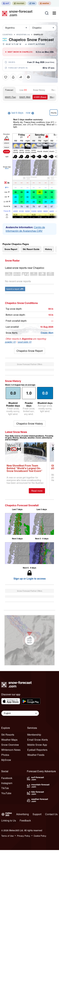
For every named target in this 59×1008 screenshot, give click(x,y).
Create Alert (47, 332)
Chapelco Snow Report (30, 351)
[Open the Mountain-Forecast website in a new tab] (19, 3)
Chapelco (38, 34)
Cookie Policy (40, 835)
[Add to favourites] (6, 77)
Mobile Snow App (37, 744)
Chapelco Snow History (29, 423)
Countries (8, 34)
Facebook (6, 778)
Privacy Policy (23, 835)
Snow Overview (10, 744)
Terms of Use (7, 835)
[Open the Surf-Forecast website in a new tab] (6, 3)
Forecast (9, 89)
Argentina (23, 34)
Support (37, 814)
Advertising (22, 814)
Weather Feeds (35, 755)
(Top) (10, 96)
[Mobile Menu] (54, 13)
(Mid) (24, 96)
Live (21, 89)
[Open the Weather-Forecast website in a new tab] (44, 3)
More (7, 168)
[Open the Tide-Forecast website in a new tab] (32, 3)
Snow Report (11, 249)
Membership (34, 734)
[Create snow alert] (13, 77)
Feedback (25, 820)
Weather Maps (9, 739)
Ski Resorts (7, 734)
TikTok (5, 788)
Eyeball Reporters (37, 750)
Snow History (39, 89)
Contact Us (51, 814)
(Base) (40, 96)
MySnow (6, 760)
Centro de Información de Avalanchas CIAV (25, 229)
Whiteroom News (10, 750)
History (48, 249)
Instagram (6, 783)
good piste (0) (25, 341)
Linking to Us (8, 820)
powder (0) (10, 341)
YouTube (6, 793)
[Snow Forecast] (16, 13)
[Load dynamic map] (29, 640)
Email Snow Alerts (37, 739)
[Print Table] (28, 77)
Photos (5, 755)
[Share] (21, 77)
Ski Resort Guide (31, 249)
